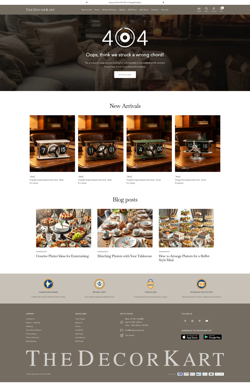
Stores (78, 326)
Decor (97, 9)
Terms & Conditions (34, 330)
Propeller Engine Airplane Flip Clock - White (47, 180)
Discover (164, 9)
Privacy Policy (31, 334)
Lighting (121, 9)
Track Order (80, 319)
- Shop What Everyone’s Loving (134, 2)
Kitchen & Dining (109, 9)
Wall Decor (132, 9)
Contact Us (30, 319)
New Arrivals (87, 9)
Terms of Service (32, 337)
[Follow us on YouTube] (206, 320)
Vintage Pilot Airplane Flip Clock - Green (190, 180)
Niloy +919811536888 (134, 319)
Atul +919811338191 (134, 322)
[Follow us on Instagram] (192, 320)
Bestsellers (125, 75)
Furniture (155, 9)
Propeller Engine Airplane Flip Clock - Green (144, 180)
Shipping (29, 326)
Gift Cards (79, 334)
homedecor (41, 251)
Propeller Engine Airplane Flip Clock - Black (95, 180)
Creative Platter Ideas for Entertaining (62, 256)
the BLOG (79, 330)
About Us (79, 323)
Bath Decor (144, 9)
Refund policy (31, 341)
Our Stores (129, 335)
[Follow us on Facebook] (185, 320)
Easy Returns (80, 337)
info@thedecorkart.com (134, 330)
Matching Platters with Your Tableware (124, 256)
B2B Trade (79, 341)
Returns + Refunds (33, 323)
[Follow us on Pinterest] (199, 320)
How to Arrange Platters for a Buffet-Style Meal (184, 258)
